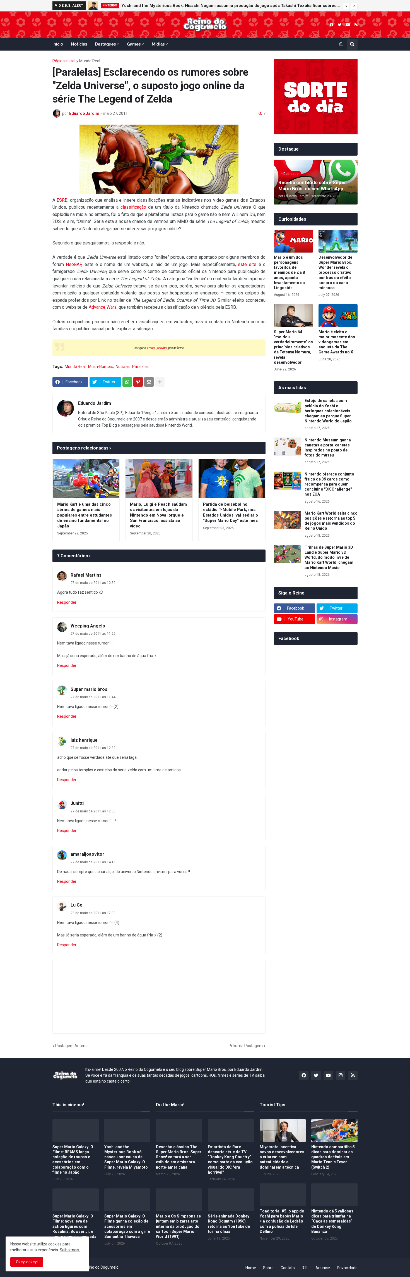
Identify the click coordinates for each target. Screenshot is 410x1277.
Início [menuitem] (57, 44)
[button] (346, 6)
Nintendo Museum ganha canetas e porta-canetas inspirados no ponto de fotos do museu (328, 448)
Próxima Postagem (246, 1045)
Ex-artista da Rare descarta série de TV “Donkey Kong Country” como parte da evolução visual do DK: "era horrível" (230, 1159)
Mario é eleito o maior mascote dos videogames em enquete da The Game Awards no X (337, 342)
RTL (305, 1268)
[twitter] (339, 25)
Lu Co (77, 905)
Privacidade (347, 1268)
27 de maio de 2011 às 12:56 (93, 811)
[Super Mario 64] (293, 315)
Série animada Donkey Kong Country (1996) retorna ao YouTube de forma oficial (229, 1224)
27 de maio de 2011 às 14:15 (93, 862)
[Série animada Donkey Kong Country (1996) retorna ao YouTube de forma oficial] (231, 1199)
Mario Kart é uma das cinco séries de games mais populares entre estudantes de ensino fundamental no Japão (84, 515)
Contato (288, 1268)
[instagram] (340, 1075)
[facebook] (331, 25)
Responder (66, 602)
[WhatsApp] (127, 382)
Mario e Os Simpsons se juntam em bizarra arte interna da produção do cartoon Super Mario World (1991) (178, 1226)
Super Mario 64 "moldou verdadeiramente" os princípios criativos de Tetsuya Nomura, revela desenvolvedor (293, 347)
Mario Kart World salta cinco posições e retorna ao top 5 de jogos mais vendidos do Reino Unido (331, 521)
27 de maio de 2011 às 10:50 (93, 583)
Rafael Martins (86, 575)
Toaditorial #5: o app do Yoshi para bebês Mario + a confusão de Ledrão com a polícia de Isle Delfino (282, 1221)
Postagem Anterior (72, 1045)
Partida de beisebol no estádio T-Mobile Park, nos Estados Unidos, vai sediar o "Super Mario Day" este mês (230, 512)
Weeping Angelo (88, 626)
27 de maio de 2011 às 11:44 (93, 697)
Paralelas (140, 366)
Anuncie (322, 1268)
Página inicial (63, 61)
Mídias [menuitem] (158, 44)
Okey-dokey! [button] (27, 1262)
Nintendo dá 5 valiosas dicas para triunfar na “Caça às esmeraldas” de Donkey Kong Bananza (332, 1221)
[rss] (356, 25)
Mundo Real (89, 61)
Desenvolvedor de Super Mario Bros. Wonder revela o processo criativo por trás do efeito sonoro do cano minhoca (335, 272)
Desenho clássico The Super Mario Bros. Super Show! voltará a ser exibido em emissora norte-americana (178, 1157)
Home (250, 1268)
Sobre (268, 1268)
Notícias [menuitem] (79, 44)
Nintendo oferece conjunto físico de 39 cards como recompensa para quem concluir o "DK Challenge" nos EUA (329, 484)
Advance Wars (103, 307)
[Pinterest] (138, 382)
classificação (133, 207)
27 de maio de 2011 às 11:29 (93, 634)
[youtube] (348, 25)
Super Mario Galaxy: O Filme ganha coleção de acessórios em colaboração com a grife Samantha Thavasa (127, 1226)
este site (247, 264)
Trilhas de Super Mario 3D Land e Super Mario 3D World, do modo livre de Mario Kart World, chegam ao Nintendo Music (329, 557)
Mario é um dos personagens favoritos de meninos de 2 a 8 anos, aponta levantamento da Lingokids (289, 272)
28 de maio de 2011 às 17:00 (93, 913)
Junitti (77, 803)
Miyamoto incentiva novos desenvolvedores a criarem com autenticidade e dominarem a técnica (282, 1157)
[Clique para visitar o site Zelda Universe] (159, 159)
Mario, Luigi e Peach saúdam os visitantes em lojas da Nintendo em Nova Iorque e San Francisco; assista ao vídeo (158, 515)
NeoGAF (73, 264)
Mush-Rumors (100, 366)
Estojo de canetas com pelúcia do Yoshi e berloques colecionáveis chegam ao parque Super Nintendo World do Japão (328, 410)
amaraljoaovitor (157, 347)
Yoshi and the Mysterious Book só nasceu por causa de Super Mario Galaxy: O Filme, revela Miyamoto (126, 1157)
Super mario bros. (89, 689)
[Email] (149, 382)
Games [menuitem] (134, 44)
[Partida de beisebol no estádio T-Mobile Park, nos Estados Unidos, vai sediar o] (232, 478)
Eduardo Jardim (94, 403)
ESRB (62, 200)
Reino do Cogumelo (101, 1267)
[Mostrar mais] (160, 382)
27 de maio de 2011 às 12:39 (93, 748)
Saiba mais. (70, 1250)
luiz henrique (84, 740)
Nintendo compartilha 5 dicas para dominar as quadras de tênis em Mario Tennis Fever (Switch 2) (333, 1157)
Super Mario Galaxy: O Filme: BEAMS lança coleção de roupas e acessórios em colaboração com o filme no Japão (72, 1159)
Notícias (123, 366)
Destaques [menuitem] (105, 44)
